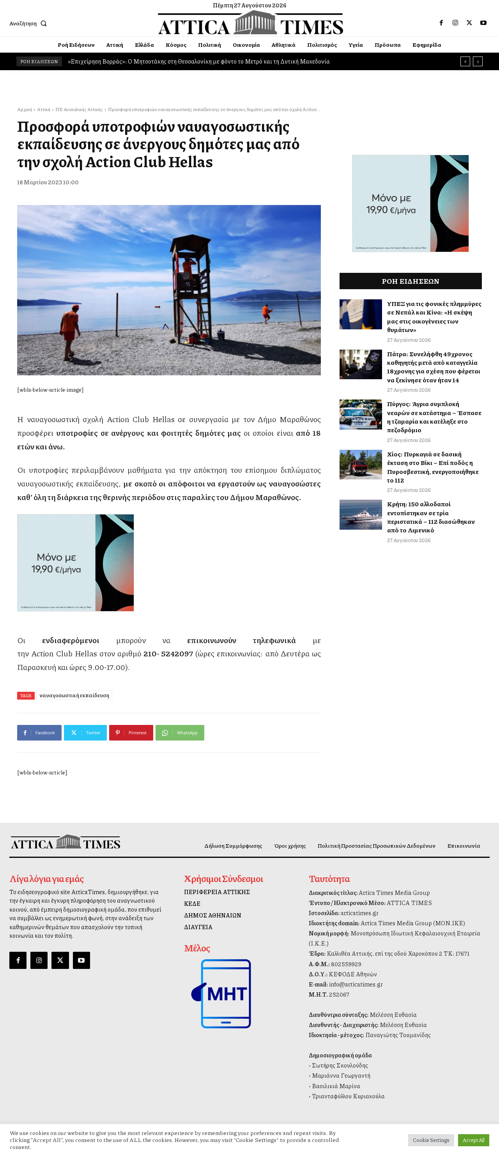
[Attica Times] (65, 841)
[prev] (465, 61)
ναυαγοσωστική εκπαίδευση (74, 695)
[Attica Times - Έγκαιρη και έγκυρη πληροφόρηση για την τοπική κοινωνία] (250, 22)
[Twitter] (469, 23)
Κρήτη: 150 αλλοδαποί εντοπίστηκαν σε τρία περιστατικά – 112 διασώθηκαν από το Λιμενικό (431, 516)
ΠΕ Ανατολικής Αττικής (79, 109)
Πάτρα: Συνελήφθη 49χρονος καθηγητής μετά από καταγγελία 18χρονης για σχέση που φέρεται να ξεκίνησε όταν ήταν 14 (433, 366)
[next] (478, 61)
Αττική (43, 109)
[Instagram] (455, 23)
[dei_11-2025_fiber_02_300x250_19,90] (169, 563)
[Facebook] (441, 23)
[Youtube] (483, 23)
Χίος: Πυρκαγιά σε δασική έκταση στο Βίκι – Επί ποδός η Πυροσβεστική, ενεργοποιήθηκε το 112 (433, 466)
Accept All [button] (474, 1140)
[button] (29, 23)
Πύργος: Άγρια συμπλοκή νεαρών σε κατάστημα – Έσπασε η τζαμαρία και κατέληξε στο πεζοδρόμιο (434, 416)
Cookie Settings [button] (431, 1140)
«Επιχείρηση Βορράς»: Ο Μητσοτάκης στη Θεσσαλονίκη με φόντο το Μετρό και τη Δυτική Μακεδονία (199, 61)
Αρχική (24, 109)
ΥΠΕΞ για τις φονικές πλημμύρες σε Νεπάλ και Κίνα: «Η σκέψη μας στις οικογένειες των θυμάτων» (434, 316)
